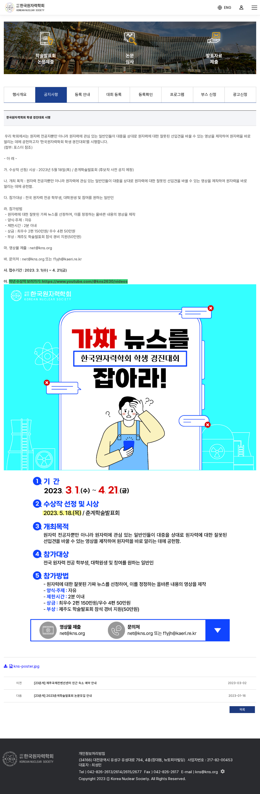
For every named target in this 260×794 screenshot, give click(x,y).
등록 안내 (82, 94)
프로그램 (177, 94)
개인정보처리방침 (92, 753)
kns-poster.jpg (26, 666)
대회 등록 (114, 94)
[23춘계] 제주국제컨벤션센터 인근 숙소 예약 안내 (65, 683)
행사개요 (19, 94)
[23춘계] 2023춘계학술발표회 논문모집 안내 (63, 696)
